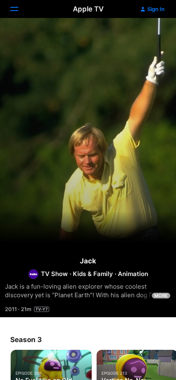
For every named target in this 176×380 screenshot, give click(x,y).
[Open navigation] (19, 9)
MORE (161, 295)
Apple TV (88, 9)
